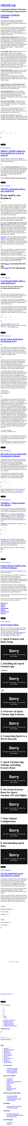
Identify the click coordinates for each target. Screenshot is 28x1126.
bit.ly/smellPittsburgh (17, 259)
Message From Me (11, 1088)
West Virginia (7, 1054)
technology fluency (8, 1049)
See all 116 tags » (8, 1062)
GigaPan (9, 1085)
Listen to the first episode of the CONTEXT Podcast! (13, 567)
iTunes (3, 606)
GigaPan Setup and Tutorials (14, 1098)
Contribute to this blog (12, 1068)
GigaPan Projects (11, 1100)
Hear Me (9, 1087)
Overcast (3, 613)
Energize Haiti (10, 1083)
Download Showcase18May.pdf (7, 993)
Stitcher (3, 610)
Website (3, 605)
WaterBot (9, 1090)
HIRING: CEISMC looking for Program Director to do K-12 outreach (13, 153)
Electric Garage (7, 1058)
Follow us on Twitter (12, 1071)
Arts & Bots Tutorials (12, 1096)
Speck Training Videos (10, 625)
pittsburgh (6, 1051)
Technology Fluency (9, 1023)
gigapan (6, 1048)
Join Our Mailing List (12, 1072)
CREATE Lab (8, 5)
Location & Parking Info (13, 1113)
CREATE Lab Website (9, 1020)
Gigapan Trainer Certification (14, 1106)
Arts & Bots (10, 1078)
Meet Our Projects (8, 1021)
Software (14, 635)
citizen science (7, 1055)
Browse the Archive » (6, 1039)
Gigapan (9, 1124)
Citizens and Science (9, 1024)
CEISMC (20, 158)
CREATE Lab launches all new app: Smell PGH (13, 190)
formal (5, 1056)
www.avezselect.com (13, 326)
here (7, 264)
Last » (5, 1017)
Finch (8, 1084)
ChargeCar (6, 1061)
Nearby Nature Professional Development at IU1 (12, 340)
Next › (5, 1016)
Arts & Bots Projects (12, 1097)
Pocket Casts (5, 611)
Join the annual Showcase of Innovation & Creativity (12, 874)
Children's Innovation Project (14, 1081)
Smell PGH (3, 236)
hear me (6, 1059)
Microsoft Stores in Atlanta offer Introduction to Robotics (14, 455)
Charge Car (10, 1080)
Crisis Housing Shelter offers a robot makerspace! (13, 282)
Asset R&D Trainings (12, 1107)
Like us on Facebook (12, 1069)
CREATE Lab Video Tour (10, 1025)
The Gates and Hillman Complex (15, 1115)
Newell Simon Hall (11, 1116)
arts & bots (6, 1052)
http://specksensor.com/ (19, 632)
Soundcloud (4, 608)
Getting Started (6, 635)
